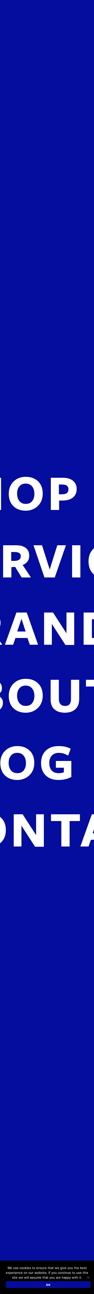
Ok (48, 1284)
